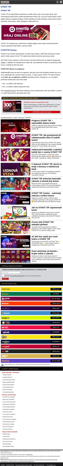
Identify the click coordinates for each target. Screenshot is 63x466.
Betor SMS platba (7, 443)
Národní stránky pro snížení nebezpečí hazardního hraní (21, 461)
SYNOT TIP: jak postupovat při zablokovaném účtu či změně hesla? (46, 137)
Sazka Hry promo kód (8, 416)
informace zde (29, 454)
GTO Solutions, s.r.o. (51, 465)
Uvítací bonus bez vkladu (8, 424)
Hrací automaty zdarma (8, 387)
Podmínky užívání (10, 465)
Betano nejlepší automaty (8, 382)
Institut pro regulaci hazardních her (27, 459)
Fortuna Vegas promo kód (9, 421)
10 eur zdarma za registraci (9, 414)
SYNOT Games (32, 43)
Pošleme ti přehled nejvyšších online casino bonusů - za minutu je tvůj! (24, 269)
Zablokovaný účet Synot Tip (9, 439)
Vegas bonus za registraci (9, 409)
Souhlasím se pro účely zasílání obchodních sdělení (23, 275)
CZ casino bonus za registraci (9, 419)
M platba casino (6, 434)
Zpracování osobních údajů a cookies (24, 465)
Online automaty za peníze (9, 379)
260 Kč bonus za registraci (9, 397)
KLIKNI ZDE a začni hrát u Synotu (42, 112)
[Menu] (61, 2)
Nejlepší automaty (7, 374)
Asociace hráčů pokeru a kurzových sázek (44, 459)
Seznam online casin (7, 441)
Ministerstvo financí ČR (13, 459)
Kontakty (3, 465)
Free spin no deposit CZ (8, 426)
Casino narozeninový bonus (9, 401)
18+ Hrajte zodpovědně (39, 465)
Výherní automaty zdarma (8, 384)
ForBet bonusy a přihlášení (9, 404)
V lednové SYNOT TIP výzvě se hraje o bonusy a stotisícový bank (47, 166)
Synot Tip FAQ (6, 436)
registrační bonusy (10, 90)
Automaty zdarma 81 (7, 377)
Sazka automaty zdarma (8, 392)
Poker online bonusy (7, 411)
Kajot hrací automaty (7, 389)
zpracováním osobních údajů (17, 275)
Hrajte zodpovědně (4, 451)
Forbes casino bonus (7, 429)
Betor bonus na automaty (8, 399)
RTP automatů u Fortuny (8, 446)
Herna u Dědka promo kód (9, 406)
